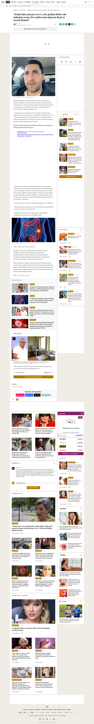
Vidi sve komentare (33, 487)
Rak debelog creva (17, 386)
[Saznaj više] (81, 509)
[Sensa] (59, 712)
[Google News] (80, 62)
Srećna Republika (22, 275)
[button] (55, 24)
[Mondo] (26, 712)
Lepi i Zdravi (23, 10)
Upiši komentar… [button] (21, 483)
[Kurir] (20, 712)
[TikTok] (71, 62)
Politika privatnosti (52, 715)
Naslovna (16, 10)
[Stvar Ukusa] (73, 712)
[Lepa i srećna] (48, 712)
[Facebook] (61, 62)
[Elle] (37, 712)
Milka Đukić (18, 23)
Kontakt (42, 715)
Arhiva (45, 715)
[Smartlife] (53, 712)
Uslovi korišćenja (61, 715)
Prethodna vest (20, 372)
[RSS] (75, 62)
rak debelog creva (19, 107)
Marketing (37, 715)
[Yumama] (66, 712)
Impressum (31, 715)
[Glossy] (42, 712)
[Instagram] (66, 62)
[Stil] (3, 2)
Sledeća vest (47, 372)
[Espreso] (32, 712)
